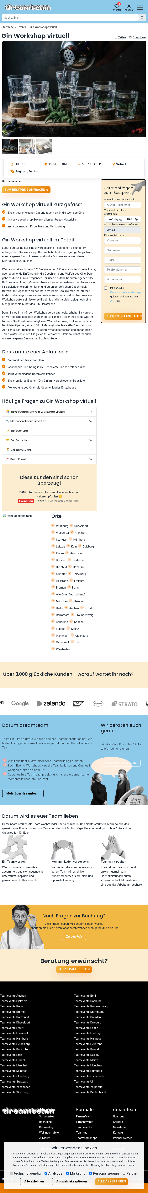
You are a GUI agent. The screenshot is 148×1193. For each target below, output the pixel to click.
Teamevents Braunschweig (91, 1006)
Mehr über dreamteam (22, 793)
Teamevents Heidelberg (15, 1044)
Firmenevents (84, 1122)
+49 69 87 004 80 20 (122, 763)
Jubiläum (44, 1138)
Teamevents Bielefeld (13, 1001)
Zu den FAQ (74, 936)
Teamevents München (88, 1065)
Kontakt (118, 1132)
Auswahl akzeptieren (71, 1181)
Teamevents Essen (86, 1028)
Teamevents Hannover (88, 1038)
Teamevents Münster (13, 1071)
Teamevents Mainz (86, 1060)
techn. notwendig (27, 1173)
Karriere (118, 1122)
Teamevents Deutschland (90, 1092)
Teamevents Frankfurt (14, 1033)
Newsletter (120, 1127)
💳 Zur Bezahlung (18, 440)
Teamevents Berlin (85, 995)
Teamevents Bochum (87, 1001)
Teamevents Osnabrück (89, 1076)
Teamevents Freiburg (87, 1033)
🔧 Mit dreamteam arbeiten (26, 421)
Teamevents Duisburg (87, 1022)
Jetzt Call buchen (74, 969)
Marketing (77, 1173)
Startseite (8, 27)
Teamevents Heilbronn (88, 1044)
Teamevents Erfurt (12, 1028)
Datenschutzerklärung (125, 292)
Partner (132, 1173)
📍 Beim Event (16, 459)
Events (22, 27)
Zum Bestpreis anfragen (25, 190)
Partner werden (122, 1138)
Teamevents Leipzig (86, 1054)
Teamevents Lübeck (12, 1060)
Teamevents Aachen (13, 995)
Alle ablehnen (34, 1181)
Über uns (118, 1116)
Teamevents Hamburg (14, 1038)
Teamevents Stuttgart (14, 1081)
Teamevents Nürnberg (88, 1071)
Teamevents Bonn (11, 1006)
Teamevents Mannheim (14, 1065)
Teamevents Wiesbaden (15, 1087)
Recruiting (45, 1122)
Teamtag (81, 1132)
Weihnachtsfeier (49, 1132)
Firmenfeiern (84, 1116)
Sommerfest (47, 1116)
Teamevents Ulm (84, 1081)
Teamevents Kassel (86, 1049)
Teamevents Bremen (13, 1012)
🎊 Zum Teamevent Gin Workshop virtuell (35, 412)
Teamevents (84, 1127)
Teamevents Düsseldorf (15, 1022)
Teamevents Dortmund (14, 1017)
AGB (113, 301)
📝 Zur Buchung (17, 431)
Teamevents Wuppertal (88, 1087)
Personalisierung (106, 1173)
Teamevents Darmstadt (89, 1012)
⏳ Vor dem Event (18, 450)
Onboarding (46, 1127)
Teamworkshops (86, 1138)
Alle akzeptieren (111, 1181)
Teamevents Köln (11, 1054)
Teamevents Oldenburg (14, 1076)
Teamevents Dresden (87, 1017)
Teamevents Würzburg (14, 1092)
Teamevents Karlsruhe (14, 1049)
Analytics (55, 1173)
